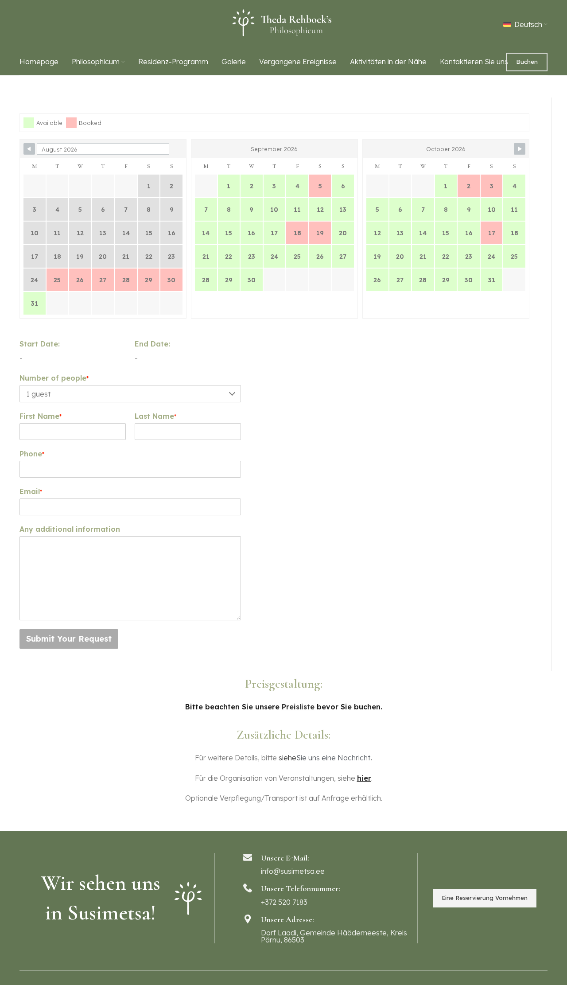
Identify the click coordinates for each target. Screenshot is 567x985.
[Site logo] (283, 23)
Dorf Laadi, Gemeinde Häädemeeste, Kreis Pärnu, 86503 (334, 936)
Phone (31, 453)
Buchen (527, 61)
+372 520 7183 (284, 902)
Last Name (155, 416)
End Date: (152, 343)
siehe (287, 757)
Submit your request (69, 639)
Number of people (54, 378)
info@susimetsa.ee (293, 871)
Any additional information (69, 529)
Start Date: (39, 343)
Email (30, 491)
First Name (40, 416)
